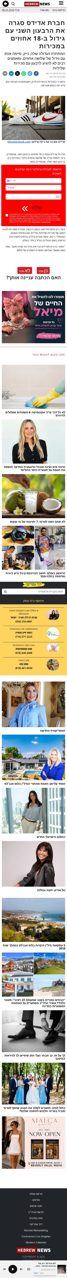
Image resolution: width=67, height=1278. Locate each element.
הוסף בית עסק (33, 601)
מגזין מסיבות (36, 1218)
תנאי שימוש (36, 1206)
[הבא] (21, 1269)
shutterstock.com (19, 142)
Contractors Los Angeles (36, 1236)
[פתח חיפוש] (13, 4)
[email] (4, 73)
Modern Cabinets (36, 1242)
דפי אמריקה (36, 1224)
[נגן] (12, 1269)
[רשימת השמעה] (28, 1269)
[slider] (45, 1275)
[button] (9, 180)
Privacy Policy (36, 222)
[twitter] (17, 73)
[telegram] (29, 73)
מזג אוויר (44, 10)
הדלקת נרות (59, 10)
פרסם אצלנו (36, 1194)
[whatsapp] (23, 73)
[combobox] (33, 591)
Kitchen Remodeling (36, 1230)
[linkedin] (11, 73)
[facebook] (36, 73)
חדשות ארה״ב (36, 1212)
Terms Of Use (46, 222)
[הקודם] (4, 1269)
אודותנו (36, 1200)
